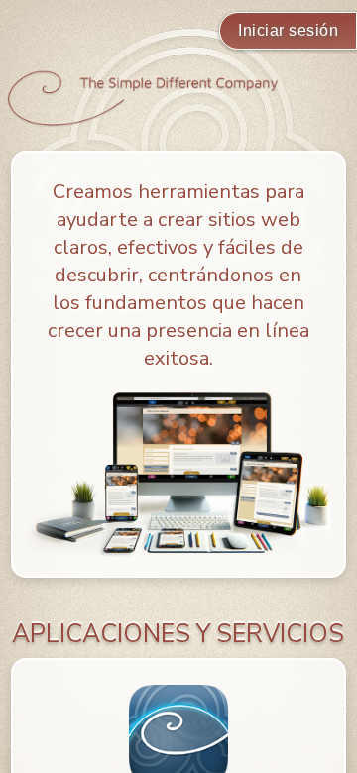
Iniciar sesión (288, 30)
